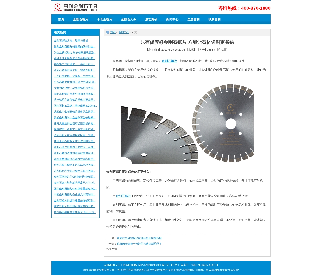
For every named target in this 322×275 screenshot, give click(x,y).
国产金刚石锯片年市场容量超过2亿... (75, 188)
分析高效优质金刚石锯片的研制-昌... (75, 82)
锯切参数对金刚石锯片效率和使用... (74, 159)
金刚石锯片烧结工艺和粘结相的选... (74, 164)
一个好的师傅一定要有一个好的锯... (74, 76)
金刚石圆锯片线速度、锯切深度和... (74, 70)
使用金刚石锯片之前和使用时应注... (74, 141)
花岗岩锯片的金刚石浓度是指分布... (74, 206)
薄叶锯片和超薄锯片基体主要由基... (74, 99)
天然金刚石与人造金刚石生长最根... (74, 117)
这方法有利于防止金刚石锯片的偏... (74, 170)
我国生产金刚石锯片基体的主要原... (74, 111)
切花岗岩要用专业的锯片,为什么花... (75, 212)
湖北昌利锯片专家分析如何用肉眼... (74, 93)
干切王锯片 (104, 19)
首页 (61, 19)
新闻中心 (172, 19)
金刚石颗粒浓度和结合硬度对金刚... (74, 153)
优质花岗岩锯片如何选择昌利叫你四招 (139, 238)
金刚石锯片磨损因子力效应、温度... (74, 147)
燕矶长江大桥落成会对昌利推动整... (74, 58)
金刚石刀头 (128, 19)
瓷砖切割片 (175, 269)
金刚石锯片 (80, 19)
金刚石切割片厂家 (198, 269)
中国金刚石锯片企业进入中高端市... (74, 194)
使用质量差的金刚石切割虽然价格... (74, 123)
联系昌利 (214, 19)
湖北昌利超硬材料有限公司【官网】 (159, 264)
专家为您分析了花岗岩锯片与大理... (74, 87)
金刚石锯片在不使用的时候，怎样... (74, 135)
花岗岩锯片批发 (218, 269)
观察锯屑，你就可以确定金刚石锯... (74, 129)
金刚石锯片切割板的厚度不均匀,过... (75, 182)
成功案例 (151, 19)
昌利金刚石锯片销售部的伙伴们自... (74, 46)
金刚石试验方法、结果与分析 (71, 40)
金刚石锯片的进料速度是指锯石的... (74, 200)
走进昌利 (193, 19)
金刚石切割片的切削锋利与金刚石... (74, 176)
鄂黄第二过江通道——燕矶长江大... (74, 64)
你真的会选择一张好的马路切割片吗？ (139, 243)
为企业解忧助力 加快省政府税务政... (75, 52)
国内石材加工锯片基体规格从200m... (75, 105)
